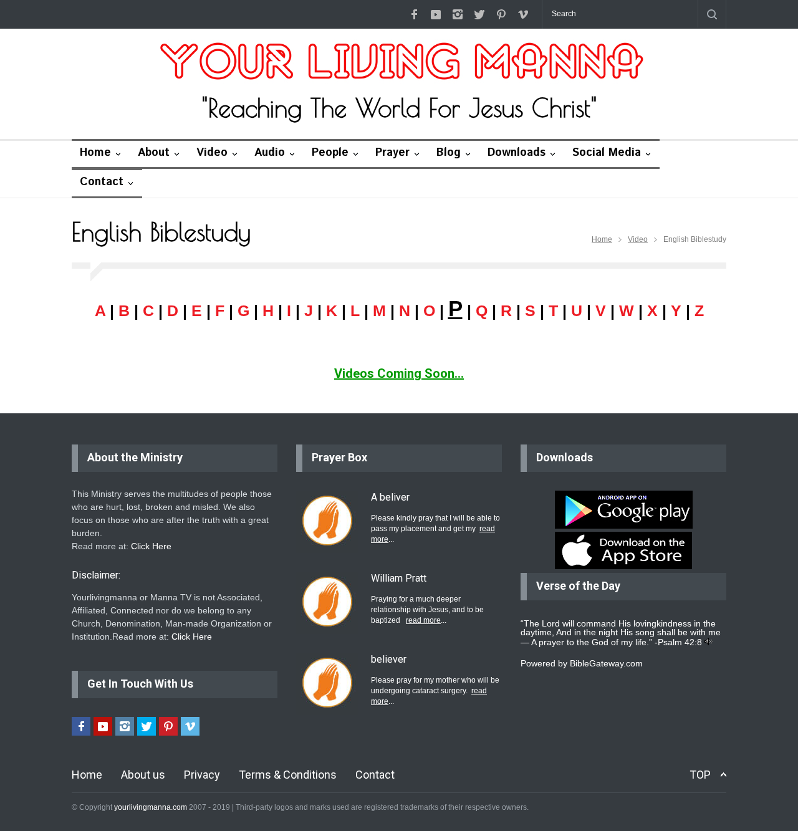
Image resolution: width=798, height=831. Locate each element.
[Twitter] (479, 14)
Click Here (151, 546)
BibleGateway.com (606, 663)
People (330, 153)
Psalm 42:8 (680, 642)
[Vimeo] (523, 14)
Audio (269, 153)
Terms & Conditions (288, 774)
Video (212, 153)
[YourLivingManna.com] (399, 63)
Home (95, 153)
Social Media (606, 153)
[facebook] (414, 14)
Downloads (517, 153)
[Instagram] (457, 14)
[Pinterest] (501, 14)
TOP (700, 774)
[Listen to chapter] (708, 642)
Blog (448, 153)
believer (388, 659)
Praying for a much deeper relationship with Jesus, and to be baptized (427, 610)
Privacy (202, 774)
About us (143, 774)
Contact (101, 182)
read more (423, 620)
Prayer (392, 153)
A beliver (390, 497)
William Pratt (398, 578)
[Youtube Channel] (435, 14)
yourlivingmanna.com (150, 807)
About (154, 153)
